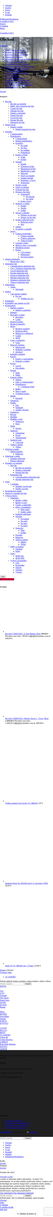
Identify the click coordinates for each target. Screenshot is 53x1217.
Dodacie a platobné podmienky (17, 1123)
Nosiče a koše (21, 185)
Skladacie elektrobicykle (20, 280)
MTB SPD (19, 558)
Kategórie (4, 46)
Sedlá (12, 426)
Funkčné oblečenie (23, 514)
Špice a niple (20, 391)
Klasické (19, 398)
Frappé (3, 1019)
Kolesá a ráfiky (16, 377)
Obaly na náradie (27, 176)
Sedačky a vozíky (22, 203)
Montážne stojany (22, 248)
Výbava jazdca (11, 496)
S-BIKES (4, 1042)
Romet (2, 1007)
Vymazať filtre (6, 972)
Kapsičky (19, 143)
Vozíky (23, 208)
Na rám (24, 148)
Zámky (18, 227)
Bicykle (8, 101)
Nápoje (18, 567)
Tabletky (19, 570)
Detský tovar (10, 125)
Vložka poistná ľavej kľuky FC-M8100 (21, 803)
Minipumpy (25, 254)
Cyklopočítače (21, 139)
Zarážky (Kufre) (22, 410)
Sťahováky (25, 183)
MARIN (3, 1014)
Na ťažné (29, 199)
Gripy (17, 343)
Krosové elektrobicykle (19, 275)
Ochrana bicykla (22, 190)
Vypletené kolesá (22, 394)
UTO (2, 993)
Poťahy (18, 428)
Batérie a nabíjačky (23, 310)
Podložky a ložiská (23, 350)
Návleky (18, 516)
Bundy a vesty (21, 503)
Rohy (17, 424)
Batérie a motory (17, 308)
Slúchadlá (19, 289)
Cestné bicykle (16, 108)
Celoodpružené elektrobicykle (22, 266)
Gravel (18, 366)
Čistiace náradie (27, 236)
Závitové (19, 352)
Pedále (13, 403)
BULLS (3, 1030)
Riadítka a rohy (16, 419)
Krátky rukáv (26, 512)
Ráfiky (18, 389)
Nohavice (19, 528)
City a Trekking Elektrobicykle (22, 268)
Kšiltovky (19, 454)
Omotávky (14, 401)
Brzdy (12, 326)
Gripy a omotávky (17, 340)
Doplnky (8, 132)
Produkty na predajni (13, 463)
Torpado (3, 995)
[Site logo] (0, 1)
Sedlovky (14, 431)
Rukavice (19, 537)
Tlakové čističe (27, 241)
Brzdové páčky (21, 331)
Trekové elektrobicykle (19, 282)
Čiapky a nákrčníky (23, 505)
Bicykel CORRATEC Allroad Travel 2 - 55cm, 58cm (26, 718)
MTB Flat (19, 556)
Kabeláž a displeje (17, 354)
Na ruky (24, 523)
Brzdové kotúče (16, 322)
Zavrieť (3, 91)
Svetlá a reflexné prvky (24, 220)
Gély (17, 563)
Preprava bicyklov (22, 192)
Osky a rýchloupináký (24, 382)
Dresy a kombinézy (23, 507)
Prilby (17, 551)
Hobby (8, 292)
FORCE (3, 1021)
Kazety (13, 356)
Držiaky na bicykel (28, 215)
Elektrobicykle (11, 264)
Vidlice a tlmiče (16, 445)
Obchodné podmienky (14, 1121)
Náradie (18, 162)
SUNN (3, 1002)
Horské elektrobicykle (19, 273)
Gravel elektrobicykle (19, 271)
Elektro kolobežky (12, 259)
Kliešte (23, 164)
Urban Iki (4, 1037)
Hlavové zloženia (17, 345)
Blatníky (13, 312)
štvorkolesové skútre (13, 491)
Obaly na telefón (22, 187)
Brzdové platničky (17, 324)
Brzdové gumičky (22, 329)
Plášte (17, 375)
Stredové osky (16, 440)
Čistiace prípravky (28, 238)
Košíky (23, 159)
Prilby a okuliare (17, 547)
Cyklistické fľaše (27, 387)
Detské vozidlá (16, 127)
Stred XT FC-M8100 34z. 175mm (19, 966)
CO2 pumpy (26, 252)
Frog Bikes (4, 1016)
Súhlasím (30, 1193)
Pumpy (18, 250)
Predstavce (14, 412)
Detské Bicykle (16, 115)
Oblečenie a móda (12, 456)
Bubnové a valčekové (24, 333)
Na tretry (24, 526)
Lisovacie (19, 442)
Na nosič (24, 146)
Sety (22, 224)
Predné (23, 206)
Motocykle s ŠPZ (17, 261)
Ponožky (19, 535)
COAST (3, 1028)
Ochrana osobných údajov (15, 1128)
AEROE (3, 1049)
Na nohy (24, 521)
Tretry (12, 554)
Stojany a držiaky (22, 213)
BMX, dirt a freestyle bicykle (22, 106)
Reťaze (13, 414)
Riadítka (13, 417)
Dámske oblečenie (17, 458)
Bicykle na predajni (18, 104)
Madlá (12, 396)
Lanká (18, 319)
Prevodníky (20, 368)
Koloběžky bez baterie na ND (17, 303)
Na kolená (25, 519)
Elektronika (10, 285)
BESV (2, 1033)
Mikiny (23, 542)
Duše (17, 373)
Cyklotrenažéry (16, 134)
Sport (7, 482)
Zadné (23, 210)
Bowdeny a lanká (17, 315)
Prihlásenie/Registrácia (14, 1157)
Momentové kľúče (28, 169)
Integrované (20, 347)
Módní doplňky (16, 452)
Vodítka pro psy (27, 299)
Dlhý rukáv (25, 509)
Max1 (2, 1012)
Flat (17, 405)
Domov (3, 970)
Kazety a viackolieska (24, 359)
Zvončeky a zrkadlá (23, 229)
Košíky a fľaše (21, 155)
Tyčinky (18, 572)
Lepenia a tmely (21, 243)
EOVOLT (4, 1023)
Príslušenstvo (15, 136)
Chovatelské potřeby (18, 294)
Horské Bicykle (16, 120)
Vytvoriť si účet (6, 1177)
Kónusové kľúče (27, 166)
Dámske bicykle (16, 111)
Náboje (18, 380)
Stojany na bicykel (28, 217)
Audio (12, 287)
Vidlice (18, 447)
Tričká (23, 544)
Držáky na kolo (21, 489)
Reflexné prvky (27, 222)
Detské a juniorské (17, 113)
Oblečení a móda (12, 449)
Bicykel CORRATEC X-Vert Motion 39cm (23, 634)
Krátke (23, 533)
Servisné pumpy (27, 257)
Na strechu (30, 197)
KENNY (3, 1046)
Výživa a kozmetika (18, 560)
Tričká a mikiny (21, 540)
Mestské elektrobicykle (19, 278)
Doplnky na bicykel (23, 486)
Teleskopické (20, 438)
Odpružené (19, 433)
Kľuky (13, 363)
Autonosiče (25, 194)
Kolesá (13, 370)
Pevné (17, 435)
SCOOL (3, 1005)
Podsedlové (25, 152)
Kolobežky (9, 301)
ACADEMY (10, 977)
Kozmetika (19, 565)
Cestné (18, 336)
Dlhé (23, 530)
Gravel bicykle (16, 118)
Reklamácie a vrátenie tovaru (17, 1125)
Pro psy (18, 296)
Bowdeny (19, 317)
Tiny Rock (4, 998)
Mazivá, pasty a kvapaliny (26, 245)
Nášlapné (19, 407)
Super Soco (4, 1000)
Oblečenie (14, 498)
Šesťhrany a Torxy (28, 180)
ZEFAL (3, 986)
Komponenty (10, 305)
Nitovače (24, 173)
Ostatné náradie (27, 178)
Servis (12, 231)
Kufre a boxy (26, 201)
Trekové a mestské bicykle (16, 493)
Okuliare (19, 549)
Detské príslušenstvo (23, 141)
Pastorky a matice (22, 361)
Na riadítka (25, 150)
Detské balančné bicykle (25, 129)
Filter (3, 577)
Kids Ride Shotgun (8, 1044)
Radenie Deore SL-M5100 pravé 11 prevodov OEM (26, 883)
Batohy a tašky (21, 500)
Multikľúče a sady (28, 171)
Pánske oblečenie (17, 461)
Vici (1, 991)
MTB (17, 338)
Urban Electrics (6, 1039)
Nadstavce (19, 421)
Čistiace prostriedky (23, 234)
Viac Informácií (13, 1193)
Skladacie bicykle (17, 122)
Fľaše (23, 157)
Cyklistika (14, 484)
